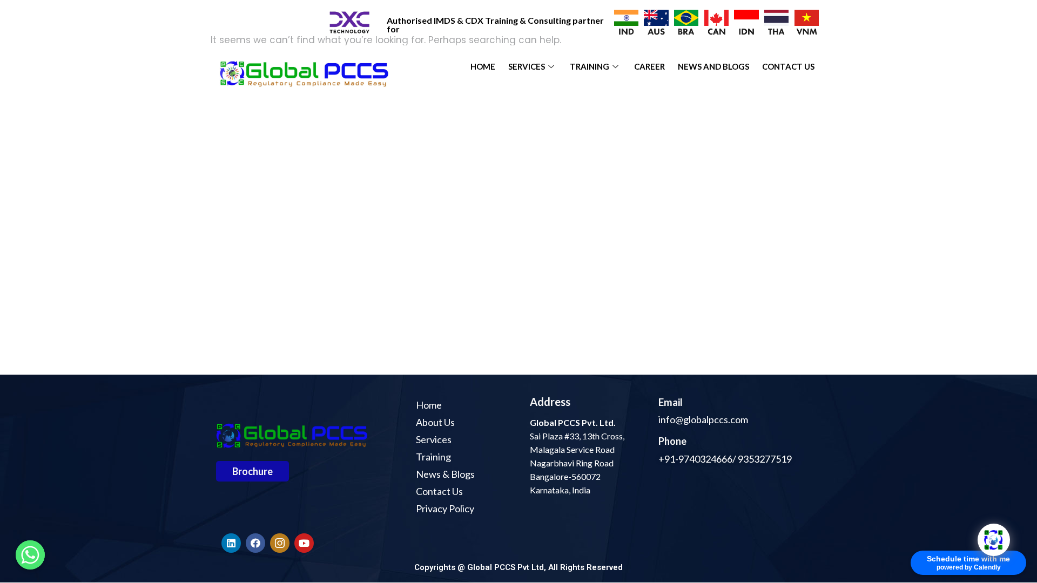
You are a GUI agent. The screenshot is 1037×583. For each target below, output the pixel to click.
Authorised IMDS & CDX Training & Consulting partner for (495, 24)
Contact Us (788, 66)
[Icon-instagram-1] (279, 543)
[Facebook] (255, 543)
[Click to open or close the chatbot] (994, 540)
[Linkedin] (231, 543)
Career (649, 66)
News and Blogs (713, 66)
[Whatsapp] (30, 555)
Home (482, 66)
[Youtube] (304, 543)
